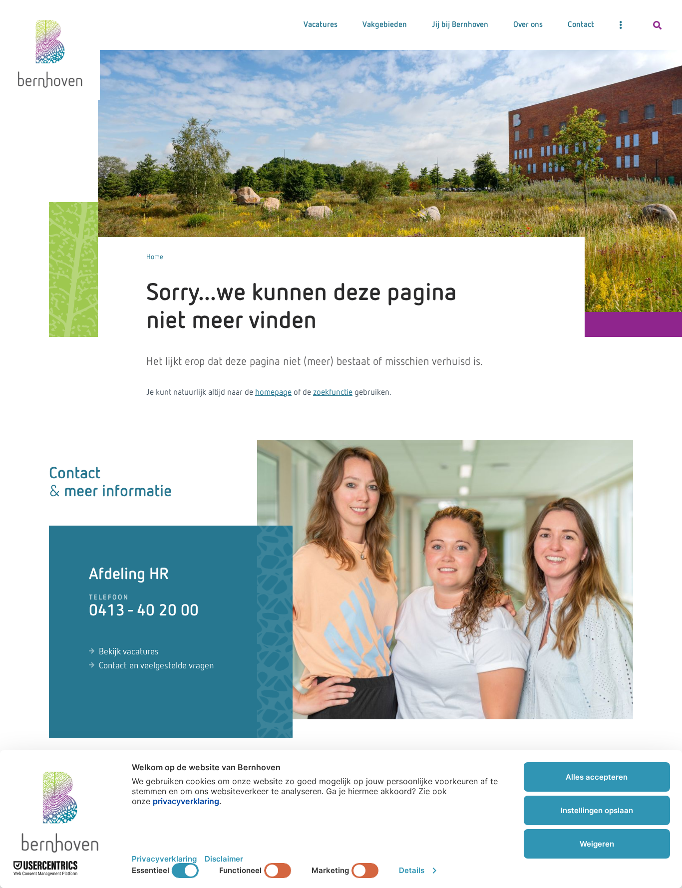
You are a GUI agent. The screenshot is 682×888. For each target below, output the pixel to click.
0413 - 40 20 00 (144, 611)
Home (154, 257)
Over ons (528, 25)
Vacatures (321, 25)
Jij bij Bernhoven (460, 25)
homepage (273, 392)
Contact (581, 25)
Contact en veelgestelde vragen (156, 665)
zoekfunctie (332, 392)
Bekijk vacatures (129, 651)
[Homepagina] (50, 50)
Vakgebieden (384, 25)
